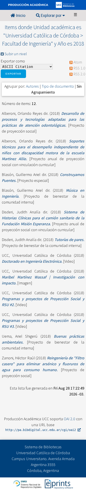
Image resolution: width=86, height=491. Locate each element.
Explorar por (51, 15)
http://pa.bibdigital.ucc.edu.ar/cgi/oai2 (41, 430)
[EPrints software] (58, 483)
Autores (32, 86)
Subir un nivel (16, 53)
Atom (77, 62)
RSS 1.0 (79, 68)
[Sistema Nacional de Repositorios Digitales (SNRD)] (28, 483)
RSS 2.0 (79, 73)
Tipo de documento (58, 86)
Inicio (20, 15)
